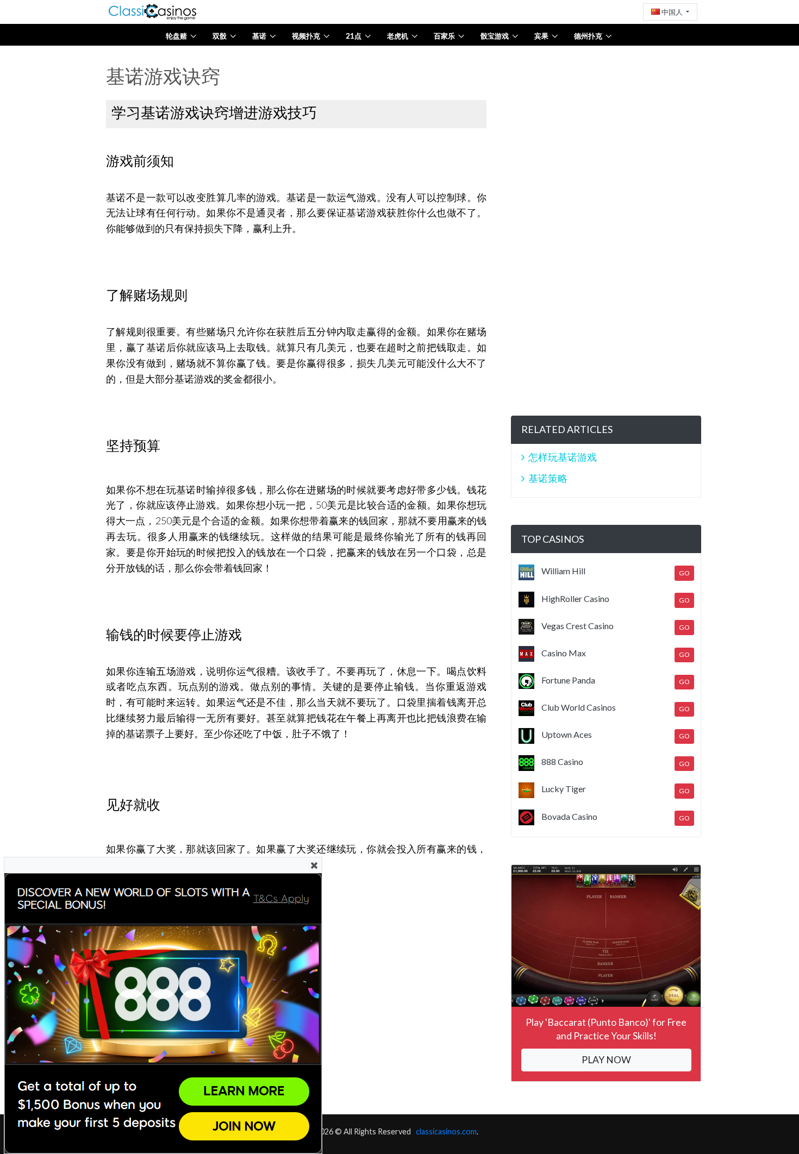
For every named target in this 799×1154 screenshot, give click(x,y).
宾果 (541, 36)
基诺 (259, 36)
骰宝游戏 (494, 36)
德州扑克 (588, 36)
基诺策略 (547, 478)
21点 (353, 36)
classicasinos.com (446, 1131)
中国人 (672, 12)
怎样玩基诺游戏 (562, 457)
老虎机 (397, 36)
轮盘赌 (176, 36)
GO (684, 573)
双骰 (220, 36)
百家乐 (444, 36)
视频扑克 (306, 36)
